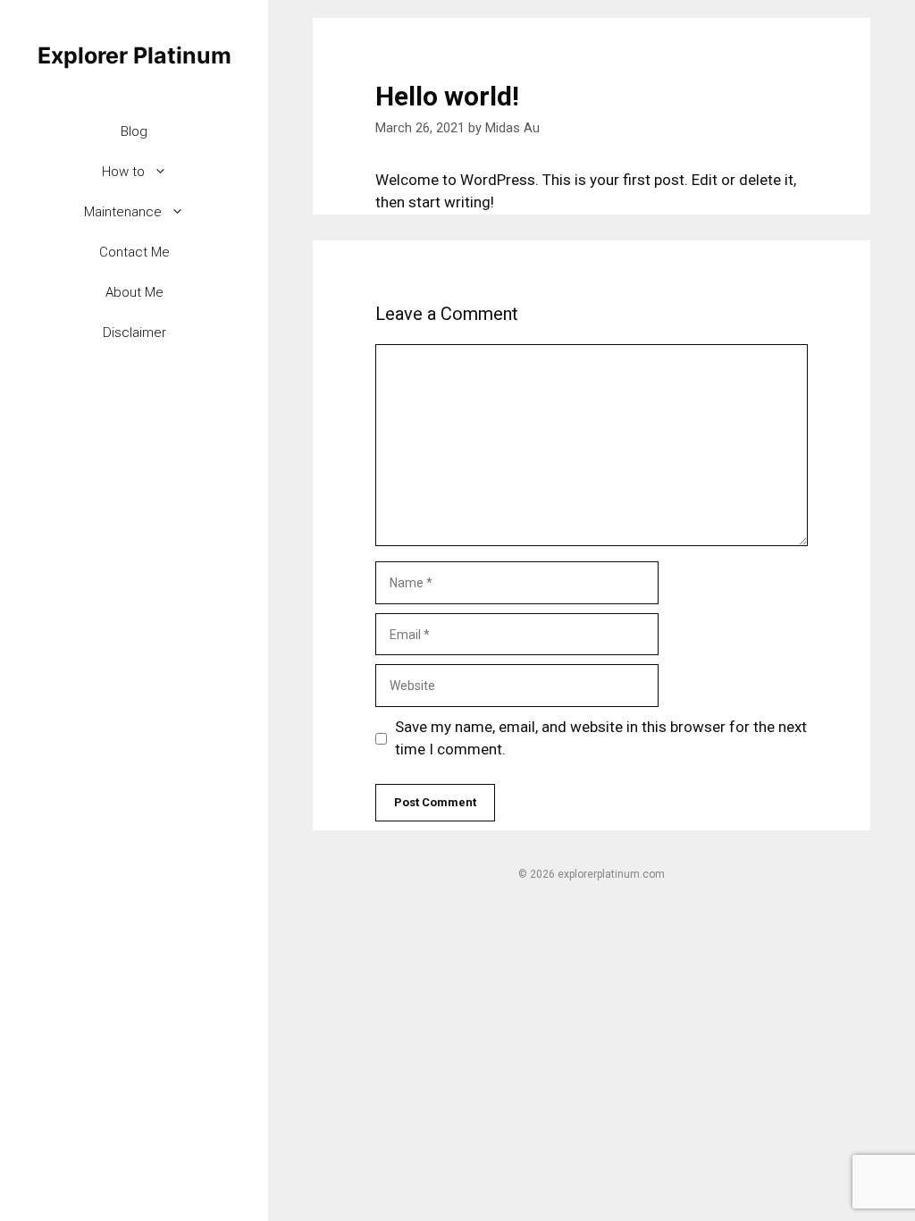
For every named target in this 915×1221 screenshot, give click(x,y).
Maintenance (123, 212)
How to (123, 172)
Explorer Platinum (134, 55)
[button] (165, 172)
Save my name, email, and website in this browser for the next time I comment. (601, 738)
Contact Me (134, 252)
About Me (134, 292)
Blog (134, 131)
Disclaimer (134, 332)
